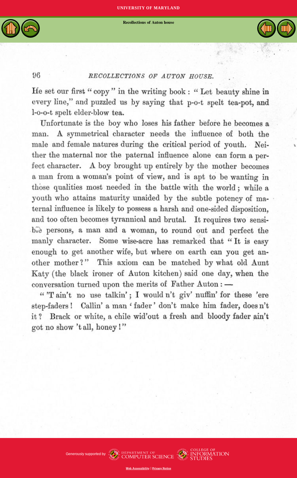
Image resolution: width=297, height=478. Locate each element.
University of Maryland (148, 8)
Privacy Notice (161, 468)
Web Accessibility (137, 468)
